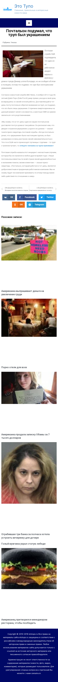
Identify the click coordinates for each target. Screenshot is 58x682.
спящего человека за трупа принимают (37, 146)
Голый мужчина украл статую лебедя (23, 543)
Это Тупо (23, 6)
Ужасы (14, 42)
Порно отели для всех (14, 367)
